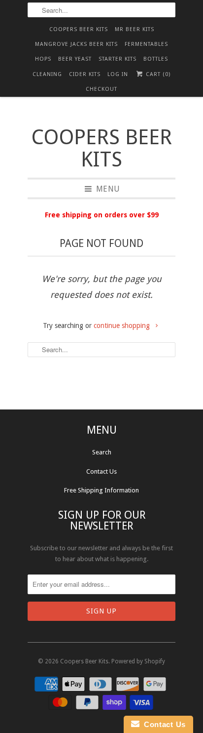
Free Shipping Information (101, 490)
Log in (117, 74)
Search (101, 452)
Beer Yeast (75, 59)
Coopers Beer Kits (78, 29)
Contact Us (101, 471)
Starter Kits (117, 59)
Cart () (157, 74)
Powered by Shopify (138, 661)
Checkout (101, 89)
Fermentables (146, 44)
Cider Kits (85, 74)
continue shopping (123, 325)
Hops (43, 59)
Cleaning (47, 74)
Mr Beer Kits (134, 29)
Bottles (155, 59)
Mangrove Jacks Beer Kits (76, 44)
